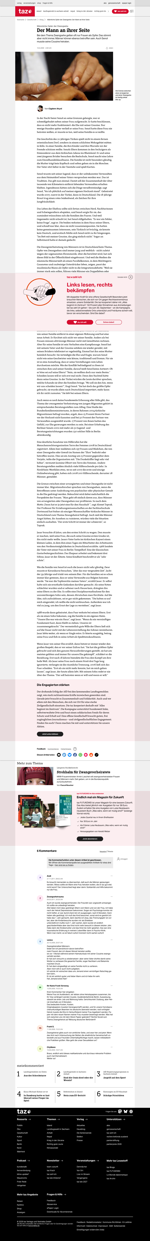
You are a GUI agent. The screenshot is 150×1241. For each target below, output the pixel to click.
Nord (19, 1148)
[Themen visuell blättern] (108, 11)
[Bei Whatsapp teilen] (80, 755)
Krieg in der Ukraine (55, 1140)
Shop (19, 1208)
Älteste (110, 851)
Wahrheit (21, 1151)
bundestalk (22, 1167)
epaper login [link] (126, 3)
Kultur (19, 1136)
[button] (132, 11)
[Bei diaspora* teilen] (86, 755)
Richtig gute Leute (55, 1144)
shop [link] (39, 3)
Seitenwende (119, 1226)
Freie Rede (21, 1181)
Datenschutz (92, 1226)
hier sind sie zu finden (64, 865)
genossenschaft (114, 1129)
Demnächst (82, 1167)
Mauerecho (22, 1178)
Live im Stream (83, 1174)
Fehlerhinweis (66, 749)
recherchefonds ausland (117, 1136)
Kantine (20, 1205)
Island (49, 1125)
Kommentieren (53, 749)
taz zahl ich (111, 1133)
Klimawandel (52, 1148)
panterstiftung (113, 1140)
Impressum (103, 1226)
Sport (19, 1140)
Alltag (41, 19)
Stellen (80, 1136)
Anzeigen (21, 1212)
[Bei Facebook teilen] (75, 755)
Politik (19, 1125)
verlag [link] (19, 3)
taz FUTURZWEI (113, 1171)
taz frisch (51, 1170)
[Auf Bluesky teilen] (69, 755)
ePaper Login (53, 1208)
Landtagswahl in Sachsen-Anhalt (58, 1131)
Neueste (103, 851)
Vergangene (82, 1178)
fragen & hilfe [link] (47, 3)
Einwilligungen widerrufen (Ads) (90, 1229)
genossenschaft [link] (114, 3)
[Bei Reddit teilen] (91, 755)
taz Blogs (111, 1167)
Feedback (51, 1200)
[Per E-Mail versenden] (59, 755)
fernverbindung (23, 1170)
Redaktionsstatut (94, 1222)
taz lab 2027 (82, 1181)
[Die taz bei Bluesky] (126, 1113)
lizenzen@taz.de (33, 1226)
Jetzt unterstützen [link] (50, 734)
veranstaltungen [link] (29, 3)
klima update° (23, 1174)
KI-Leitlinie (127, 1222)
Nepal (49, 1136)
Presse (80, 1140)
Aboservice (52, 1204)
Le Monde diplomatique (117, 1175)
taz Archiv (111, 1178)
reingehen (21, 1185)
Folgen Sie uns (111, 1111)
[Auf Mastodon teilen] (64, 755)
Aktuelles (81, 1125)
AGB (111, 1226)
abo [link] (105, 3)
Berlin (19, 1144)
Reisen (20, 1201)
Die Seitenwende (84, 1133)
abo (108, 1125)
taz (24, 1111)
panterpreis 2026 (114, 1144)
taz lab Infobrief (54, 1178)
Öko (19, 1129)
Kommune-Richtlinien (112, 1222)
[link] (40, 11)
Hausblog (81, 1129)
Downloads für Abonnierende (60, 1212)
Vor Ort (80, 1170)
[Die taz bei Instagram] (131, 1113)
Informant (81, 1226)
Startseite (20, 19)
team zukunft (52, 1167)
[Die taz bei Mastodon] (120, 1113)
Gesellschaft (32, 19)
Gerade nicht (122, 277)
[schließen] (130, 277)
